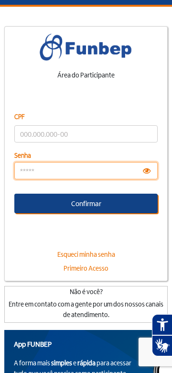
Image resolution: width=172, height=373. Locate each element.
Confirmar (86, 203)
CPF (19, 116)
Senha (22, 155)
